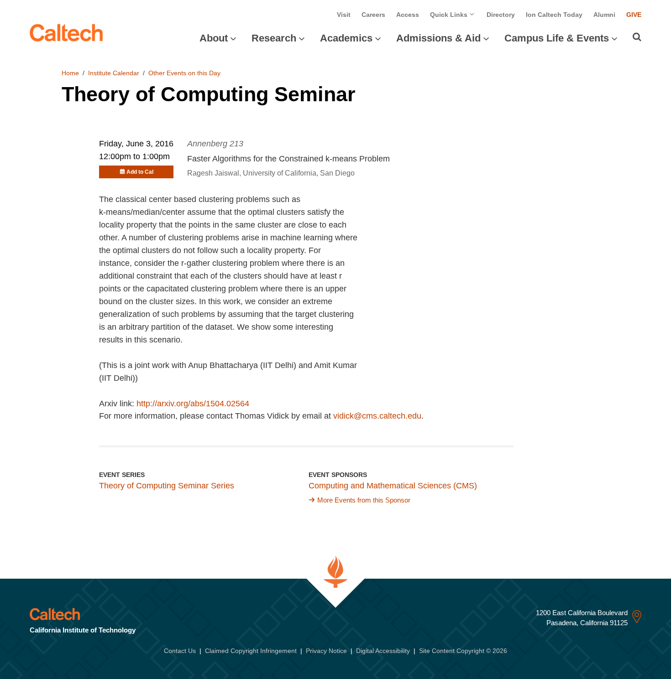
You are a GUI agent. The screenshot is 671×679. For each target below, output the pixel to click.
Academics (346, 38)
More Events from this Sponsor (363, 500)
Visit (344, 14)
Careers (373, 14)
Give (633, 14)
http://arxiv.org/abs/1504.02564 (192, 403)
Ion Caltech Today (554, 14)
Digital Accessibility (383, 650)
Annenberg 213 (215, 143)
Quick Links (449, 14)
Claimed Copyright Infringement (251, 650)
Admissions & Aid (438, 38)
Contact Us (180, 650)
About (213, 38)
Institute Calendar (113, 73)
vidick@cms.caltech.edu (377, 415)
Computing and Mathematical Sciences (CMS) (393, 485)
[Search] (637, 36)
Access (407, 14)
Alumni (604, 14)
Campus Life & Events (556, 38)
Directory (501, 14)
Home (70, 73)
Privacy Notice (326, 650)
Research (274, 38)
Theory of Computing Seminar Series (166, 485)
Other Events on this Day (184, 73)
